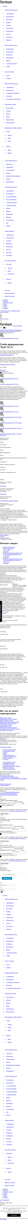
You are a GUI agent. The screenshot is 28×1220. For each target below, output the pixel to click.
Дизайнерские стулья (5, 726)
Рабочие (8, 179)
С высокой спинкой (11, 63)
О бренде (5, 301)
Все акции (3, 613)
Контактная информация (6, 775)
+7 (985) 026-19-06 (15, 310)
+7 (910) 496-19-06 (5, 310)
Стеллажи (7, 290)
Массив (8, 113)
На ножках (9, 96)
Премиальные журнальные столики (9, 722)
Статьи (5, 306)
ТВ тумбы (9, 264)
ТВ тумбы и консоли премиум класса (10, 729)
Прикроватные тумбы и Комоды (13, 127)
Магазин (12, 330)
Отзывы (5, 305)
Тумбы (8, 131)
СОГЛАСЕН (14, 1215)
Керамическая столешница (13, 176)
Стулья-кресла (10, 220)
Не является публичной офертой (8, 795)
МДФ (9, 141)
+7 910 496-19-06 (4, 777)
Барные (8, 208)
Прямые (8, 22)
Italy (7, 223)
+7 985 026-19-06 (13, 777)
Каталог (5, 6)
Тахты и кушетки (9, 71)
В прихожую (9, 246)
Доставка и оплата (8, 302)
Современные (10, 13)
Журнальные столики (10, 104)
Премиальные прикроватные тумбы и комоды (11, 330)
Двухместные (9, 28)
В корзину (2, 370)
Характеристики (4, 364)
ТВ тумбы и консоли (10, 260)
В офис (8, 66)
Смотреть (15, 584)
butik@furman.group (16, 778)
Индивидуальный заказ (6, 355)
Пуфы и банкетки (9, 231)
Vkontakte (24, 778)
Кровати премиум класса (11, 83)
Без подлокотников (11, 199)
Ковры (5, 754)
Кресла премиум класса (11, 45)
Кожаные (8, 40)
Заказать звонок (4, 312)
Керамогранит (10, 119)
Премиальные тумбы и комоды (8, 723)
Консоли (8, 279)
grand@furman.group (5, 778)
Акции (5, 304)
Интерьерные (9, 57)
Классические (10, 16)
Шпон (7, 116)
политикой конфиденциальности (17, 811)
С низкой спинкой (11, 205)
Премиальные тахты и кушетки (8, 719)
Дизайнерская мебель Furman (12, 792)
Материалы (3, 435)
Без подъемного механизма (13, 99)
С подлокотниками (11, 196)
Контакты (5, 308)
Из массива (9, 54)
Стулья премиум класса (11, 187)
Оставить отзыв (4, 538)
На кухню (9, 252)
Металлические (10, 122)
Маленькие (9, 243)
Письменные (9, 167)
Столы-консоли (10, 170)
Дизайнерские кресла (8, 755)
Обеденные (9, 164)
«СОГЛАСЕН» (16, 1209)
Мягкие (8, 60)
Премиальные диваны (6, 717)
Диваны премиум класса (11, 10)
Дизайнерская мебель (5, 747)
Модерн (8, 226)
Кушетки (8, 78)
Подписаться (7, 878)
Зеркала (5, 752)
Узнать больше (4, 535)
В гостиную (9, 37)
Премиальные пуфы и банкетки (8, 727)
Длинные (8, 240)
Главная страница (4, 330)
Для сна (8, 34)
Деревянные (9, 214)
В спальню (9, 255)
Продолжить (3, 1219)
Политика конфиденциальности (8, 793)
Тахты (8, 75)
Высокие (8, 211)
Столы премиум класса (11, 160)
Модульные (9, 19)
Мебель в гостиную (10, 293)
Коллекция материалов (9, 769)
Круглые (8, 111)
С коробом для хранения (12, 93)
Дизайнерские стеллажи (6, 730)
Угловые (8, 25)
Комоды (8, 146)
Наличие (5, 300)
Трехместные (9, 31)
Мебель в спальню (9, 296)
